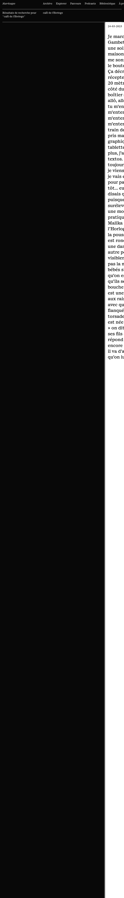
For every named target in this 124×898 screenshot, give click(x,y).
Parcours (75, 3)
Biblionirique (107, 3)
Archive (47, 3)
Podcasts (90, 3)
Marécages (8, 3)
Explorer (61, 3)
